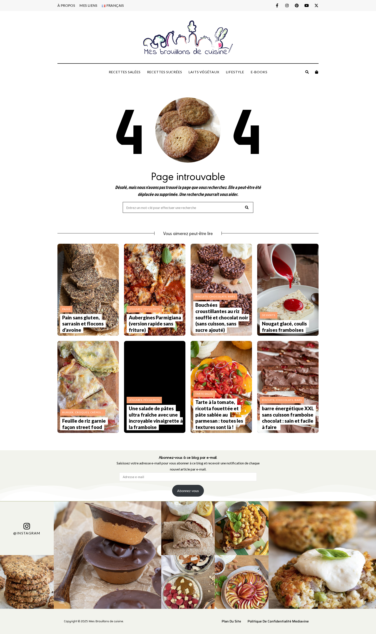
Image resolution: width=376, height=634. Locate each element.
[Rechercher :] (188, 208)
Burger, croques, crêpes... (82, 412)
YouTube (306, 5)
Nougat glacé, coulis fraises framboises (284, 327)
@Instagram (26, 533)
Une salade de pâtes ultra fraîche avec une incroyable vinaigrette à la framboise (156, 417)
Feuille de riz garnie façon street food (84, 424)
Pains (66, 309)
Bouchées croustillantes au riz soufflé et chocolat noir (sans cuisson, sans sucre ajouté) (221, 317)
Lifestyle (235, 72)
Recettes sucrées (164, 72)
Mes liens (88, 5)
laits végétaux (203, 72)
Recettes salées (125, 72)
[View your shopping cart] (316, 72)
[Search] (246, 207)
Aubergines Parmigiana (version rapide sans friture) (155, 324)
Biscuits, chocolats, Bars (215, 296)
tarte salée (204, 393)
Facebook (277, 5)
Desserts (268, 315)
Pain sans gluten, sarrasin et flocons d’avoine (83, 324)
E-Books (259, 72)
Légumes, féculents (144, 309)
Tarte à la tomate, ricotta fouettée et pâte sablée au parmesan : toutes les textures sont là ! (219, 414)
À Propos (66, 5)
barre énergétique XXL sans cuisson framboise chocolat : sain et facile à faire (288, 417)
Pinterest (297, 5)
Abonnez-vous (188, 491)
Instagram (287, 5)
